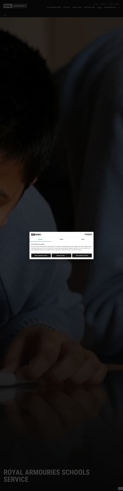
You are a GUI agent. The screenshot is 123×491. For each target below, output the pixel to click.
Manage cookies (61, 255)
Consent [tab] (40, 239)
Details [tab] (61, 239)
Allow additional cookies (82, 255)
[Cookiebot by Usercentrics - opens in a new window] (86, 234)
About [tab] (82, 239)
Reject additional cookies (41, 255)
